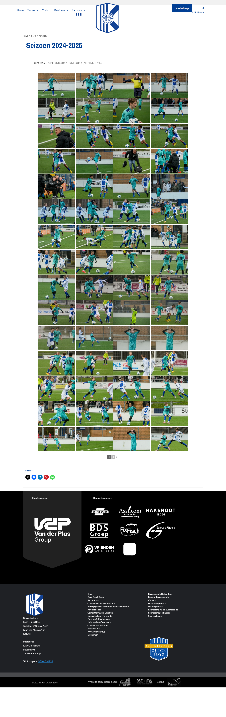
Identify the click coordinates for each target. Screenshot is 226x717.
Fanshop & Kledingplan (98, 619)
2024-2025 (39, 63)
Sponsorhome (155, 616)
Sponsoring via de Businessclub (163, 610)
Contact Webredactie (97, 625)
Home (20, 10)
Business (59, 10)
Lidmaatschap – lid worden (100, 616)
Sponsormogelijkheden (159, 613)
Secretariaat (93, 600)
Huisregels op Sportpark (99, 622)
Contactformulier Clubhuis (100, 613)
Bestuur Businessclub (158, 597)
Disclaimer (92, 635)
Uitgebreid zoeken (198, 12)
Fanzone (77, 10)
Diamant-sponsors (157, 603)
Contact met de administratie (101, 603)
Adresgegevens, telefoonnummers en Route (108, 606)
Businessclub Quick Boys (160, 594)
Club (45, 10)
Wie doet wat (93, 628)
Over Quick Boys (95, 597)
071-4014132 (45, 661)
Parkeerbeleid (94, 610)
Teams (31, 10)
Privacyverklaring (96, 632)
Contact (152, 600)
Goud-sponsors (155, 606)
